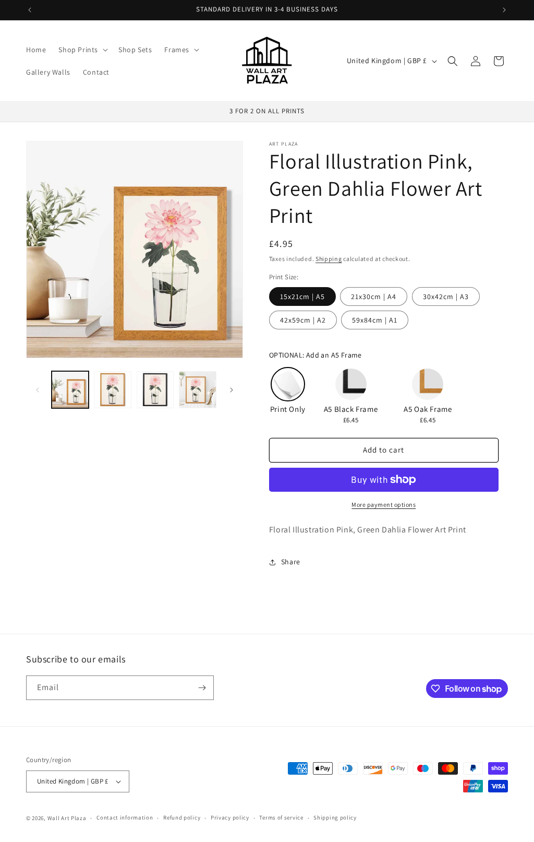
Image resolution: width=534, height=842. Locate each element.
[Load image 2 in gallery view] (112, 389)
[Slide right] (231, 389)
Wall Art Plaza (67, 818)
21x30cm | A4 (373, 296)
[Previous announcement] (29, 10)
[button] (82, 50)
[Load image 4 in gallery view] (197, 389)
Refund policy (181, 817)
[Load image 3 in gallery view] (155, 389)
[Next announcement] (504, 10)
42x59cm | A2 (303, 320)
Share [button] (290, 561)
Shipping (328, 259)
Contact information (124, 817)
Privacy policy (230, 817)
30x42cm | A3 (446, 296)
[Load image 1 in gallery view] (70, 389)
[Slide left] (37, 389)
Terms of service (281, 817)
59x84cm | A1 (374, 320)
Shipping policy (335, 817)
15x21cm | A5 (302, 296)
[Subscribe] (201, 687)
